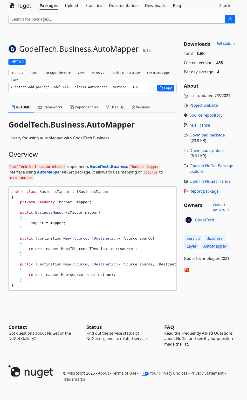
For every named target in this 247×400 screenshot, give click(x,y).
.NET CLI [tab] (17, 72)
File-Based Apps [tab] (158, 72)
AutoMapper (49, 172)
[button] (165, 88)
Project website (204, 105)
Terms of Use (124, 373)
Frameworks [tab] (52, 107)
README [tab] (22, 107)
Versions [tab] (142, 107)
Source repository (206, 115)
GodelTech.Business (109, 166)
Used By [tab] (117, 107)
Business (214, 238)
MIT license (200, 125)
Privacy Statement (207, 373)
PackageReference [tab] (57, 72)
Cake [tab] (14, 80)
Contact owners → (221, 207)
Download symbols (207, 150)
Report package (204, 191)
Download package (207, 135)
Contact (17, 327)
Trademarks (74, 379)
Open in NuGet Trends (210, 181)
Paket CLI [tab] (98, 72)
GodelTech (204, 220)
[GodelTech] (188, 220)
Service (193, 238)
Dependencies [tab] (86, 107)
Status (94, 327)
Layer (192, 246)
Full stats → (225, 43)
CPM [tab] (81, 72)
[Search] (230, 19)
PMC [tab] (33, 72)
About (103, 373)
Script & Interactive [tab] (126, 72)
